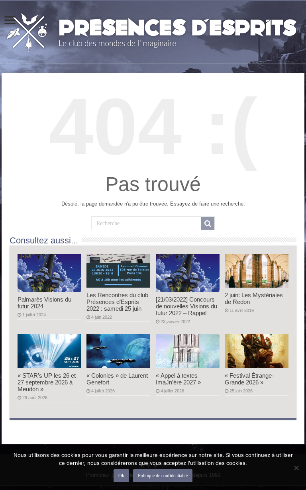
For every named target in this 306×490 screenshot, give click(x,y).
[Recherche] (207, 223)
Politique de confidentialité (163, 475)
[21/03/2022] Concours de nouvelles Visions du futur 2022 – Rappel (186, 306)
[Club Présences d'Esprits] (153, 30)
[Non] (296, 468)
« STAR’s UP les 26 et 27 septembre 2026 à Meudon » (47, 382)
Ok (121, 475)
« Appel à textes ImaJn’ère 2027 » (178, 379)
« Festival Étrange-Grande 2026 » (249, 379)
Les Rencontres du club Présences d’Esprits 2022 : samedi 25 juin (117, 302)
